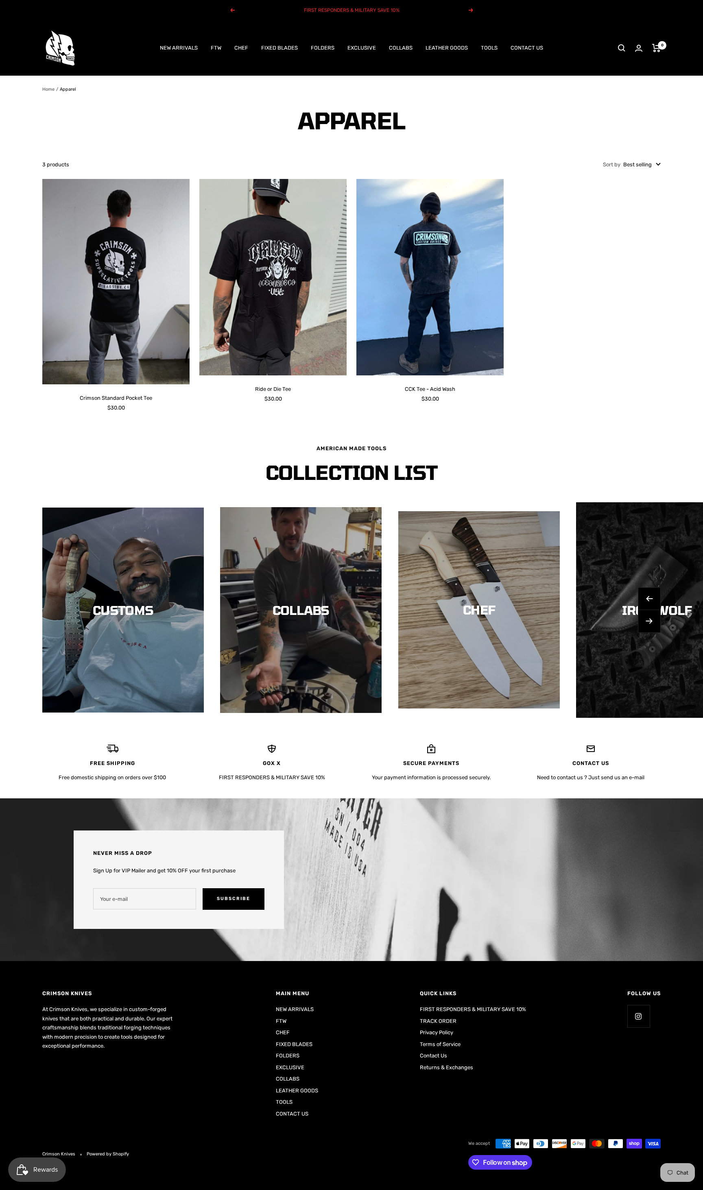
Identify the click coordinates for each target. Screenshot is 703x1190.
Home (48, 89)
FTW (216, 48)
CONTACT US (527, 48)
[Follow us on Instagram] (638, 1016)
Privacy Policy (436, 1032)
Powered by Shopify (108, 1154)
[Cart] (656, 48)
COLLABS (401, 48)
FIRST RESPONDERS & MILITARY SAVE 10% (473, 1009)
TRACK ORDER (438, 1021)
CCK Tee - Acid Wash (430, 389)
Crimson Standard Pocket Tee (116, 398)
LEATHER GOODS (447, 48)
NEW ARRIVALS (179, 48)
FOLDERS (322, 48)
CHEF (241, 48)
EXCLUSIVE (361, 48)
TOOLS (489, 48)
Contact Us (433, 1056)
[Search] (621, 48)
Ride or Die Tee (273, 389)
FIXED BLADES (279, 48)
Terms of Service (440, 1044)
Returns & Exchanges (446, 1067)
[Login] (638, 48)
